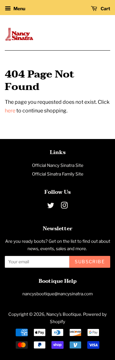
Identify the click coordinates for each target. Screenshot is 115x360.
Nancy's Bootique (63, 314)
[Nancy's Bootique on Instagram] (64, 206)
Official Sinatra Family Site (57, 173)
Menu (18, 8)
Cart (105, 8)
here (10, 111)
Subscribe (90, 261)
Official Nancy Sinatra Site (57, 165)
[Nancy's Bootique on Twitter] (50, 206)
